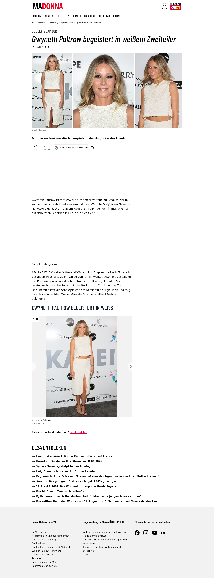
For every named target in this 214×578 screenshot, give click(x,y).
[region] (82, 370)
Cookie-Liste (38, 543)
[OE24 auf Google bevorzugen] (92, 148)
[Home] (33, 23)
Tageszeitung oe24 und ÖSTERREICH (103, 522)
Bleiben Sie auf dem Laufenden (152, 522)
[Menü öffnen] (180, 16)
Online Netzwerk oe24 (44, 522)
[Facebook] (137, 532)
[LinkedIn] (163, 532)
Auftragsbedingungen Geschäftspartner (104, 532)
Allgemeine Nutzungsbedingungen (50, 536)
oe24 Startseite (40, 532)
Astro (116, 16)
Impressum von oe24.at (44, 562)
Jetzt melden (78, 432)
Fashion (36, 16)
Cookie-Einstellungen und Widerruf (51, 547)
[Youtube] (154, 532)
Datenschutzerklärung (44, 540)
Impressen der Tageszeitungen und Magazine (102, 549)
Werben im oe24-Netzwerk (46, 551)
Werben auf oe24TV (42, 555)
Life (59, 16)
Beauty (48, 16)
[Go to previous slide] (31, 366)
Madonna (52, 23)
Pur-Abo (36, 559)
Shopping (104, 16)
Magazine (41, 23)
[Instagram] (145, 532)
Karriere (89, 16)
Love (67, 16)
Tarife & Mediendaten (95, 536)
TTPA (86, 555)
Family (77, 16)
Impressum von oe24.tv (44, 566)
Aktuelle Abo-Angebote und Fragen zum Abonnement (105, 542)
